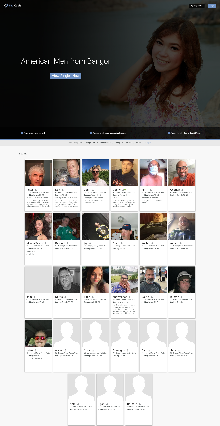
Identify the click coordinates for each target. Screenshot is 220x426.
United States (105, 143)
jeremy (174, 296)
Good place (30, 251)
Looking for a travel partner (93, 198)
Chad (116, 243)
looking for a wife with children (37, 358)
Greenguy (119, 350)
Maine (138, 143)
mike (29, 350)
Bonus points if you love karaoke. (66, 198)
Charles (175, 189)
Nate (73, 404)
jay (85, 243)
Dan (144, 350)
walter (59, 350)
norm (145, 189)
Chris (87, 350)
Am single (30, 254)
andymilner (120, 296)
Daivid (145, 296)
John (87, 189)
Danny (117, 189)
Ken (57, 189)
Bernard (132, 404)
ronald (174, 243)
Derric (59, 296)
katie (87, 296)
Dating (117, 143)
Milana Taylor (34, 243)
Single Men (90, 143)
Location (128, 143)
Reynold (60, 243)
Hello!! (115, 198)
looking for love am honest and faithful (153, 201)
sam (29, 296)
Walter (146, 243)
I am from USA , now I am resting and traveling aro (124, 305)
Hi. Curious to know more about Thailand (38, 198)
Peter (29, 189)
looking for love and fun (150, 198)
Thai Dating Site (75, 143)
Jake (173, 350)
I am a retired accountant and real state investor (94, 201)
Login (212, 6)
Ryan (101, 404)
